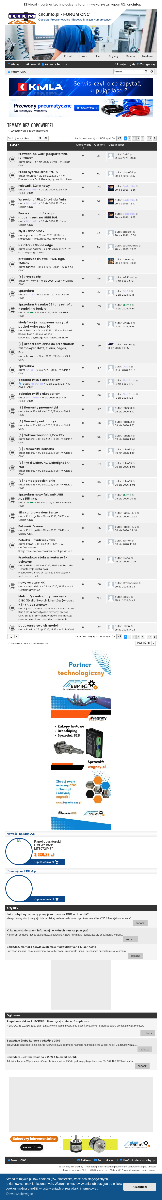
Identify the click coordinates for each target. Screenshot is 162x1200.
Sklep (97, 56)
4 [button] (138, 138)
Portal (68, 56)
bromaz (31, 356)
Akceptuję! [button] (140, 1186)
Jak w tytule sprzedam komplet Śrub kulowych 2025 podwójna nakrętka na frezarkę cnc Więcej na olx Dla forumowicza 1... (78, 1045)
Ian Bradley (77, 1166)
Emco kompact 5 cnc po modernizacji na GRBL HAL (37, 215)
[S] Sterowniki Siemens (36, 449)
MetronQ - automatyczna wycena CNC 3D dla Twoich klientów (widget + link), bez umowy (46, 600)
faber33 (30, 411)
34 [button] (149, 138)
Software (68, 608)
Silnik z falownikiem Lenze (38, 512)
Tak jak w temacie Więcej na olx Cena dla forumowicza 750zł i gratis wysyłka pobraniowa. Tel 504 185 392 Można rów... (77, 1061)
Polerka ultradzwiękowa (36, 540)
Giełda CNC (25, 193)
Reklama (147, 56)
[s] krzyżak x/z (29, 277)
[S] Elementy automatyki (37, 421)
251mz (30, 312)
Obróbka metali (27, 547)
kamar (30, 544)
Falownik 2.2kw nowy (34, 186)
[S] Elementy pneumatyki (38, 407)
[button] (119, 138)
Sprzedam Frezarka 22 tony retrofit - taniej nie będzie (45, 307)
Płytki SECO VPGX (31, 231)
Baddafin (32, 189)
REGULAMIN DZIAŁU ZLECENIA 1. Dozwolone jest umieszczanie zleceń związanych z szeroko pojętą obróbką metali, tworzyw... (79, 1027)
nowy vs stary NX (31, 583)
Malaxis (31, 330)
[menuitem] (54, 64)
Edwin (29, 629)
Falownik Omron (30, 526)
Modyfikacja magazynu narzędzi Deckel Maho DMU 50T (43, 324)
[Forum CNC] (21, 17)
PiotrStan (37, 383)
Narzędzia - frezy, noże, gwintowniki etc (42, 238)
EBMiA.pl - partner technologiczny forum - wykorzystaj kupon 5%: (75, 4)
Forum (83, 56)
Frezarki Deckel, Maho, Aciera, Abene (45, 332)
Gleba (30, 565)
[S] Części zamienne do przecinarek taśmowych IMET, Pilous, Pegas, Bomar (46, 348)
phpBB (114, 1166)
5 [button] (142, 138)
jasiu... (30, 608)
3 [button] (134, 138)
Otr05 (30, 294)
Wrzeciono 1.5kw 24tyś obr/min (42, 199)
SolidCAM (68, 629)
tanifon (30, 267)
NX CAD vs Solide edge (35, 245)
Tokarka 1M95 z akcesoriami (39, 380)
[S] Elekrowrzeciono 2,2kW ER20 (42, 435)
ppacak (31, 235)
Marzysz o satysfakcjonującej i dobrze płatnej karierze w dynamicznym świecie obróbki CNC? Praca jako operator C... (76, 918)
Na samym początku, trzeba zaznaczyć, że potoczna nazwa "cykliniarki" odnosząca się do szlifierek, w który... (71, 935)
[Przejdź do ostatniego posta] (131, 154)
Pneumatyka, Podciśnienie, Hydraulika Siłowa (45, 179)
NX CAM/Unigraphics (31, 252)
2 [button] (129, 138)
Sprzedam (26, 291)
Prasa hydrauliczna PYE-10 (38, 172)
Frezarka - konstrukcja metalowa (45, 567)
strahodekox (33, 249)
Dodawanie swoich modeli (38, 626)
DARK (29, 162)
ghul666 (31, 175)
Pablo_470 (33, 516)
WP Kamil (32, 280)
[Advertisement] (81, 985)
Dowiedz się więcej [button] (20, 1193)
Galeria (130, 56)
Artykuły (114, 56)
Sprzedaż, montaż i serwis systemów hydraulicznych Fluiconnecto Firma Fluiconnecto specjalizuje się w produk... (73, 951)
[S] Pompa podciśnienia (36, 481)
